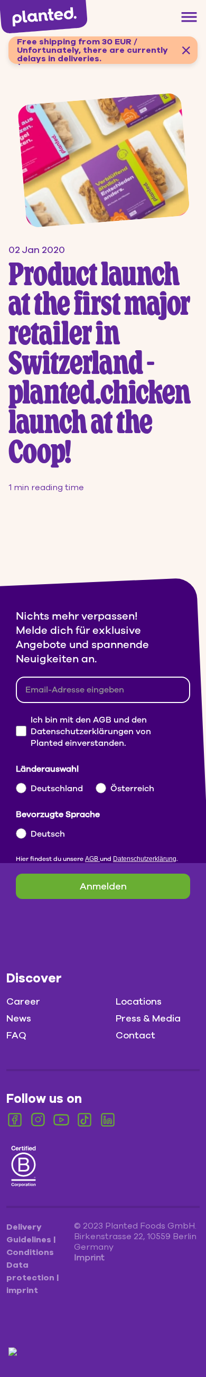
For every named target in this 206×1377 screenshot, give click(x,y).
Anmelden (103, 886)
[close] (186, 50)
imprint (22, 1290)
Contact (135, 1035)
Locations (139, 1001)
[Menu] (189, 17)
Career (23, 1001)
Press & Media (148, 1018)
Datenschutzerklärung (144, 859)
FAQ (16, 1035)
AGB (92, 859)
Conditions (30, 1252)
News (18, 1018)
